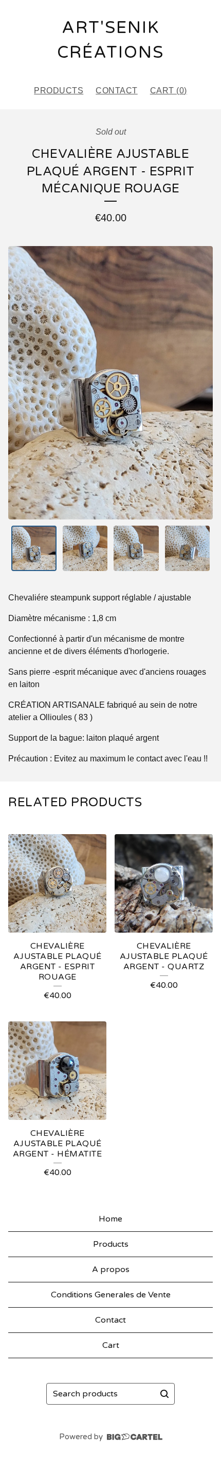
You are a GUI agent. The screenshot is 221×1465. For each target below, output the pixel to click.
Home (110, 1219)
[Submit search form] (164, 1394)
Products (58, 90)
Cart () (168, 90)
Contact (117, 90)
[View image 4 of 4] (187, 548)
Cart (110, 1345)
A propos (111, 1269)
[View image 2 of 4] (85, 548)
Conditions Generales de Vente (111, 1295)
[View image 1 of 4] (34, 548)
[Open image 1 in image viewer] (110, 383)
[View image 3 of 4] (136, 548)
